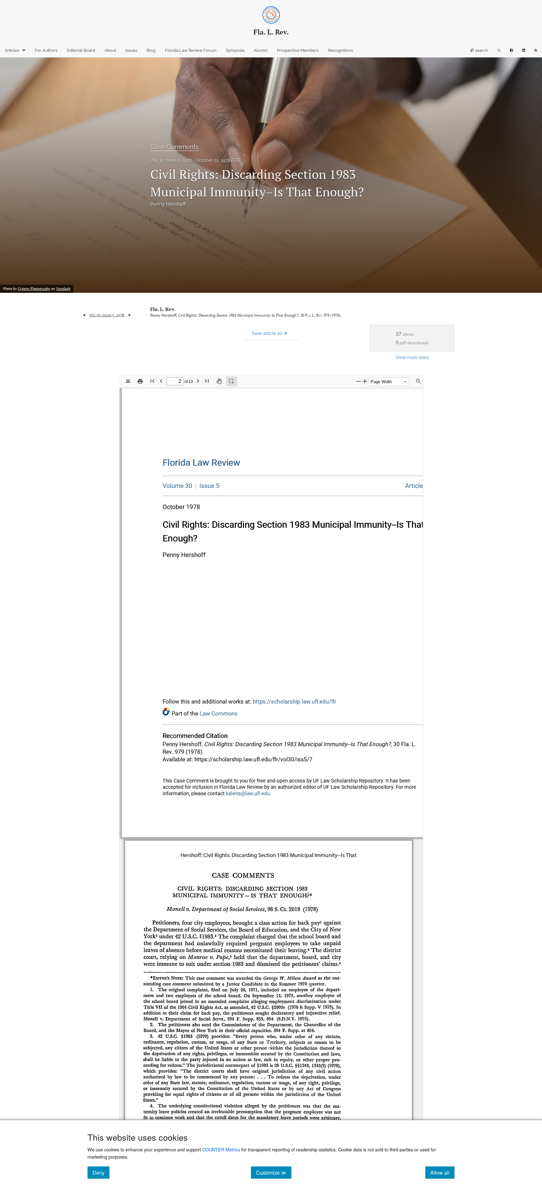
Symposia (235, 50)
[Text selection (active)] (231, 381)
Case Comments (174, 147)
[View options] (128, 381)
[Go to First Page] (152, 381)
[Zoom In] (365, 381)
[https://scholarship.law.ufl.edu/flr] (201, 462)
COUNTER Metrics (221, 1149)
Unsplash (63, 289)
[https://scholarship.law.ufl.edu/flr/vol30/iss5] (207, 486)
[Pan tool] (219, 381)
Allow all (442, 1172)
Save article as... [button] (269, 333)
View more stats (412, 357)
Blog (151, 50)
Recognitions (340, 50)
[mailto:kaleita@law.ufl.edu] (248, 793)
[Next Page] (198, 381)
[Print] (140, 381)
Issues (131, 50)
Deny (101, 1172)
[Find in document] (418, 381)
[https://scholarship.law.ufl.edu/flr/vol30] (177, 486)
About (110, 50)
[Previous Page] (161, 381)
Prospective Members (298, 50)
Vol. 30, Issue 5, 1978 (171, 160)
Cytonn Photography (34, 289)
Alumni (261, 50)
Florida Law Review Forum (190, 50)
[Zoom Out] (358, 381)
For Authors (46, 50)
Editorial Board (81, 50)
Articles (12, 50)
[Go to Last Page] (206, 381)
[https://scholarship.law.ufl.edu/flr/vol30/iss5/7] (416, 486)
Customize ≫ (273, 1172)
